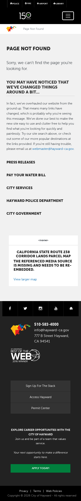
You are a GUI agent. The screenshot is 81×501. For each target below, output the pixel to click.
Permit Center (40, 408)
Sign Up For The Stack (40, 386)
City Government (23, 214)
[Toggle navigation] (68, 15)
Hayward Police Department (34, 201)
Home (11, 29)
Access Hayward (41, 397)
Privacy (23, 491)
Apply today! (40, 468)
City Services (19, 188)
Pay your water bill (26, 175)
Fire (29, 3)
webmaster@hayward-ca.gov (53, 149)
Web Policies (54, 491)
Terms (37, 491)
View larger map (25, 279)
